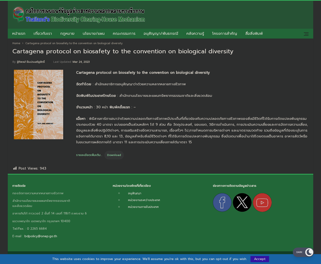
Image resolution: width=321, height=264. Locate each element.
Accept (260, 258)
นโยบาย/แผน (94, 33)
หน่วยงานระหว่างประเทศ (144, 200)
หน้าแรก (18, 33)
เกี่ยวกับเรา (43, 33)
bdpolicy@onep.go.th (40, 236)
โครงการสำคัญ (224, 33)
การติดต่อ (19, 185)
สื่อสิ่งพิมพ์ (254, 33)
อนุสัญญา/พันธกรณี (161, 33)
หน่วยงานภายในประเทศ (143, 207)
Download (114, 155)
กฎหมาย (67, 33)
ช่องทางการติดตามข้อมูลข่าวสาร (234, 185)
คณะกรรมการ (124, 33)
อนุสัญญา (134, 193)
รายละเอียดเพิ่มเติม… (89, 155)
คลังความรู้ (195, 33)
